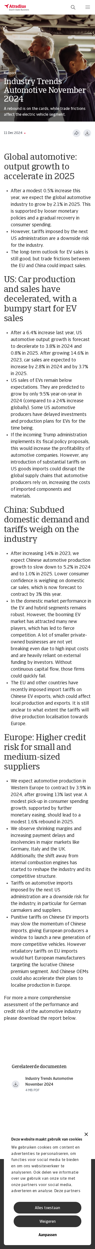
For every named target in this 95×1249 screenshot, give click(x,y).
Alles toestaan (47, 1208)
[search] (73, 7)
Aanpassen (47, 1235)
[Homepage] (16, 7)
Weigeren (47, 1222)
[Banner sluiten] (86, 1135)
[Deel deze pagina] (76, 133)
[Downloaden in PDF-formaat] (87, 133)
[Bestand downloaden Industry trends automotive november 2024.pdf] (15, 1084)
